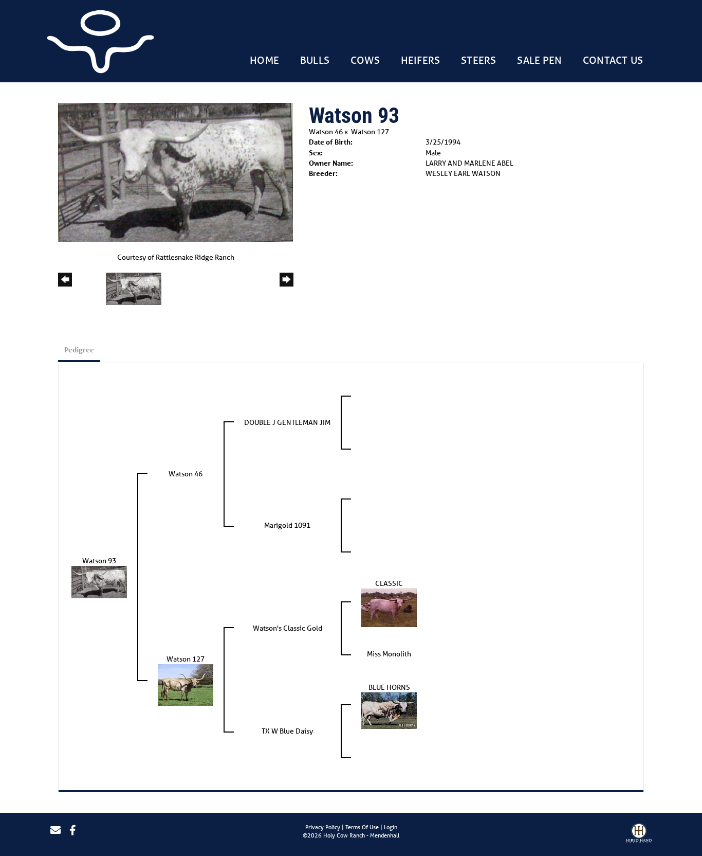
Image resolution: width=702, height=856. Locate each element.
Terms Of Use (362, 827)
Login (390, 827)
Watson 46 (326, 131)
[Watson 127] (185, 684)
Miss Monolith (389, 653)
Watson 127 (370, 131)
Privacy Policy (322, 827)
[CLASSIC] (389, 607)
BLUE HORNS (389, 687)
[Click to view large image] (175, 171)
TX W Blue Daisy (287, 731)
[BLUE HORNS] (389, 710)
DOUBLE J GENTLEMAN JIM (287, 422)
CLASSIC (389, 583)
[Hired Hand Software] (639, 834)
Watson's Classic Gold (287, 628)
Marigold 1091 (287, 525)
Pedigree (79, 349)
